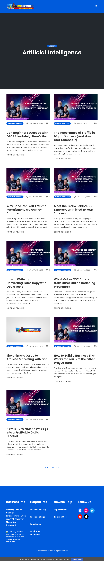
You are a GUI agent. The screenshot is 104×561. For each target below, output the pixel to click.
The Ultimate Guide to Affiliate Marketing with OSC (27, 357)
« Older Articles (52, 467)
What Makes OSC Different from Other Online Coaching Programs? (74, 283)
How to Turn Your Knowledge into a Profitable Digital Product (27, 432)
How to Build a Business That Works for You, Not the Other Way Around (74, 359)
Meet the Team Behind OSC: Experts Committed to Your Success (74, 209)
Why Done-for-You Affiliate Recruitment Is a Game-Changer (26, 209)
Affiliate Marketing (14, 123)
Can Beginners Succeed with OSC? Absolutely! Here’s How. (27, 134)
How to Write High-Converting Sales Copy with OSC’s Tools (26, 283)
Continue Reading (15, 155)
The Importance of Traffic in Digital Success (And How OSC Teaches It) (74, 136)
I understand (77, 559)
